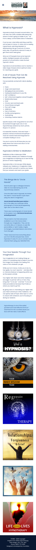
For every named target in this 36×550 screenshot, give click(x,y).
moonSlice (26, 546)
